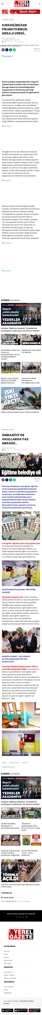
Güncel (10, 42)
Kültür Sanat (8, 960)
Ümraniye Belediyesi (9, 767)
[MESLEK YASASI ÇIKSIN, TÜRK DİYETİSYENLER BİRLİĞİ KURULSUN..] (11, 369)
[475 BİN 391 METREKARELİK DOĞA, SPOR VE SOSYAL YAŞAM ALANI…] (31, 814)
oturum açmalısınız (23, 901)
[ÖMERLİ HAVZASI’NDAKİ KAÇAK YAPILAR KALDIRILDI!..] (21, 398)
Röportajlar (7, 963)
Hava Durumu (8, 972)
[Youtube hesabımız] (26, 917)
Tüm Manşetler (19, 42)
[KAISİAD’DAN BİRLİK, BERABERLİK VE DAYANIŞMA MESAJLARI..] (31, 369)
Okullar (25, 763)
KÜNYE (6, 990)
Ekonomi (7, 951)
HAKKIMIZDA (8, 993)
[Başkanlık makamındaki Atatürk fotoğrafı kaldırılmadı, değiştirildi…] (11, 841)
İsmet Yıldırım (15, 763)
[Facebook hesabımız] (16, 917)
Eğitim (5, 763)
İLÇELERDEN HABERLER (20, 450)
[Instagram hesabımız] (23, 917)
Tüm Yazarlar (8, 987)
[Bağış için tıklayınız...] (21, 13)
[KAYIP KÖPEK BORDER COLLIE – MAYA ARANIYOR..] (31, 841)
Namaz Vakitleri (9, 975)
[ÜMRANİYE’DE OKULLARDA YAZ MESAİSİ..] (31, 341)
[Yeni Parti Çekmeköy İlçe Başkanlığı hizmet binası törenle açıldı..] (21, 870)
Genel (6, 954)
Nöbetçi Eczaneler (10, 978)
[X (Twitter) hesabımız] (20, 917)
